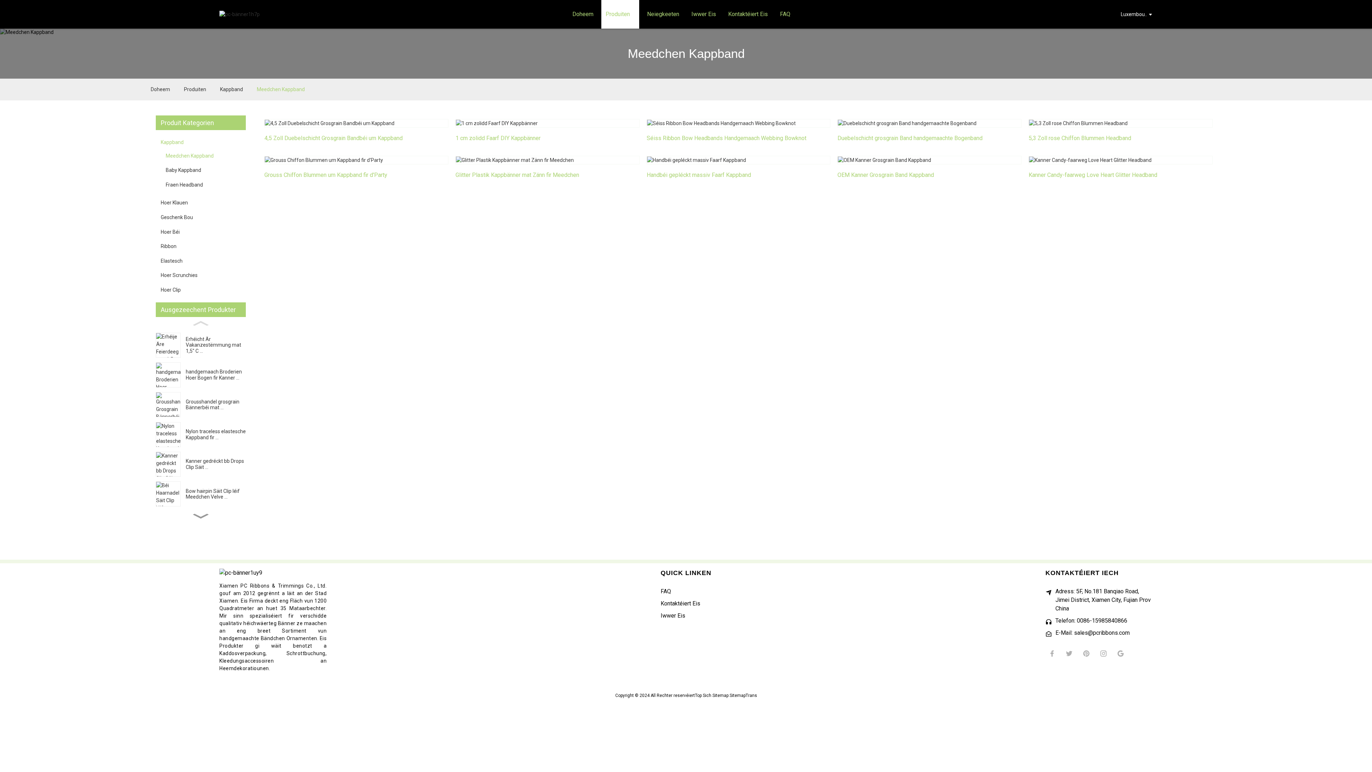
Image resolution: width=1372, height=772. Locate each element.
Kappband (231, 89)
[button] (201, 516)
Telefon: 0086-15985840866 (1091, 620)
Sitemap (720, 695)
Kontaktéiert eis (680, 603)
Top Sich (703, 695)
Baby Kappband (183, 170)
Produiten (195, 89)
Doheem (160, 89)
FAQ (666, 591)
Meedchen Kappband (281, 89)
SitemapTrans (743, 695)
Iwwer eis (673, 615)
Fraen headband (184, 185)
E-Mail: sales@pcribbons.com (1092, 632)
